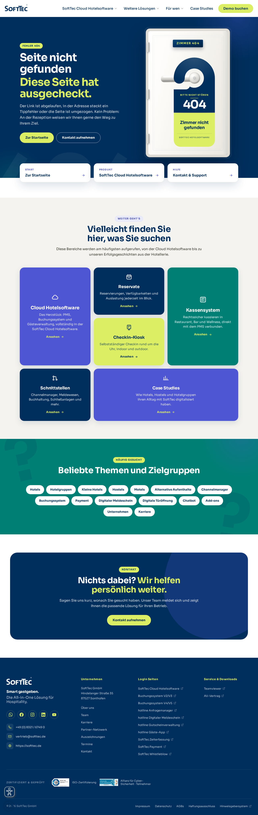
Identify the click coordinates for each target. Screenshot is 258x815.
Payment (82, 500)
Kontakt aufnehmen (78, 137)
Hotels (35, 489)
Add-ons (212, 500)
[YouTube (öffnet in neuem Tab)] (54, 714)
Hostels (118, 489)
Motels (139, 489)
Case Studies (201, 8)
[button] (9, 806)
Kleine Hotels (92, 489)
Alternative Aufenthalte (173, 489)
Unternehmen (117, 512)
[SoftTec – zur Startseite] (16, 8)
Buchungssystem (52, 500)
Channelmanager (214, 489)
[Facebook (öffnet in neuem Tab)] (21, 714)
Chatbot (189, 500)
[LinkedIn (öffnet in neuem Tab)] (43, 714)
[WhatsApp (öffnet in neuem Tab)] (10, 714)
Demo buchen (235, 8)
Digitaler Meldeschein (116, 500)
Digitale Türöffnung (158, 500)
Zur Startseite (36, 137)
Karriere (144, 512)
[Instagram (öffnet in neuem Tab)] (32, 714)
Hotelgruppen (61, 489)
